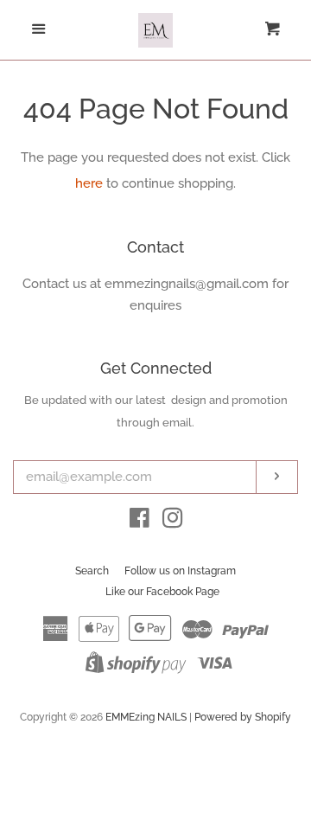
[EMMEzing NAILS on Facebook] (139, 521)
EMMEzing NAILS (146, 717)
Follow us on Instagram (180, 571)
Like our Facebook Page (162, 592)
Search (92, 571)
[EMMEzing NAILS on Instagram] (172, 521)
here (89, 183)
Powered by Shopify (242, 717)
